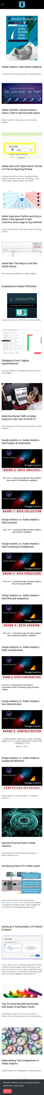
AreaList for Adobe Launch (13, 902)
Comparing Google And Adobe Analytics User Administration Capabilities (22, 741)
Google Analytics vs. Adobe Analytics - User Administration (21, 703)
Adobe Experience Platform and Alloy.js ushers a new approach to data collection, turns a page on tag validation (22, 219)
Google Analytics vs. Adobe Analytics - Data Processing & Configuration (21, 545)
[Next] (24, 1078)
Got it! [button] (7, 1091)
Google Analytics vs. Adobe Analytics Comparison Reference (20, 759)
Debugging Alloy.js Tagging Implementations (15, 362)
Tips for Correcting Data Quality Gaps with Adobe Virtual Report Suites (20, 1005)
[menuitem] (22, 4)
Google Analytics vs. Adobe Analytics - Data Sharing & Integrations (21, 597)
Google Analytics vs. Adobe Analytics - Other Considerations (21, 649)
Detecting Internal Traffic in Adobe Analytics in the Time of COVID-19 (19, 418)
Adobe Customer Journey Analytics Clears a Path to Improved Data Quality (21, 111)
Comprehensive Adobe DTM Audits (19, 286)
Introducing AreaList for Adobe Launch (21, 865)
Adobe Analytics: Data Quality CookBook (22, 66)
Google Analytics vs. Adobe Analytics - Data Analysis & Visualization (21, 442)
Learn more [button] (19, 1085)
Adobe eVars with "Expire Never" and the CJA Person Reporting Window (22, 168)
